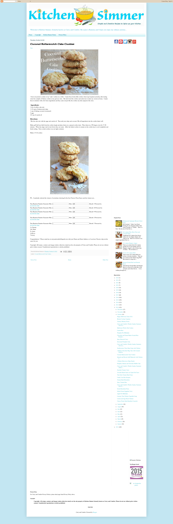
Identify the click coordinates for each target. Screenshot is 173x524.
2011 (117, 427)
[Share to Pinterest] (71, 251)
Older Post (105, 260)
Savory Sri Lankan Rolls (129, 253)
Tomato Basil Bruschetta (123, 380)
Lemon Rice (120, 330)
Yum (31, 48)
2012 (117, 307)
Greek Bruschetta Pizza (123, 389)
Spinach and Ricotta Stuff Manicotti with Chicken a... (129, 357)
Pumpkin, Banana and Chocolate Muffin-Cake (128, 363)
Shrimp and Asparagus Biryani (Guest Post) (132, 221)
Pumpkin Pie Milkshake (123, 333)
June (118, 411)
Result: (91, 204)
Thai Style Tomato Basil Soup (125, 375)
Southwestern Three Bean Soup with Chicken (128, 348)
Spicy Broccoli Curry (122, 339)
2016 (117, 297)
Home (30, 35)
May (118, 414)
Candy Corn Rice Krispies (123, 377)
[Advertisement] (128, 116)
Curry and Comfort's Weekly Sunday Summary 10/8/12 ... (129, 366)
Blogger (95, 512)
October (119, 314)
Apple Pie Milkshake (122, 394)
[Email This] (64, 251)
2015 (117, 300)
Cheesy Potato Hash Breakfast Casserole (127, 401)
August (119, 407)
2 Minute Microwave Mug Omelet (126, 361)
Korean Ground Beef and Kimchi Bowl (131, 263)
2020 (117, 287)
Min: (50, 204)
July (118, 409)
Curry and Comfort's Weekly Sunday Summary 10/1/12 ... (129, 385)
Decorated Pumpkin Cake (123, 342)
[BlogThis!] (66, 251)
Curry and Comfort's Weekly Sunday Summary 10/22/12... (129, 324)
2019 (117, 290)
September (120, 404)
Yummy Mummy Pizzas (123, 321)
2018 (117, 292)
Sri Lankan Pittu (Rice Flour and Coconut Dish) (131, 232)
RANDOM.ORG (35, 206)
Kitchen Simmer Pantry (49, 35)
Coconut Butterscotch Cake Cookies (43, 254)
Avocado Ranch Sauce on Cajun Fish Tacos (128, 372)
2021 (117, 285)
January (119, 424)
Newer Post (33, 260)
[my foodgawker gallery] (136, 485)
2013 (117, 305)
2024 (117, 278)
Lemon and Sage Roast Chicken (125, 398)
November (120, 312)
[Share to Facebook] (69, 251)
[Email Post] (61, 251)
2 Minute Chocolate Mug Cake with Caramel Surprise (128, 351)
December (120, 309)
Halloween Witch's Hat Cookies (125, 328)
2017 (117, 295)
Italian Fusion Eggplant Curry (124, 391)
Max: (70, 204)
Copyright (38, 35)
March (119, 419)
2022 (117, 283)
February (119, 421)
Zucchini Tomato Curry (123, 370)
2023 (117, 280)
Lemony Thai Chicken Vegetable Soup (127, 396)
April (119, 416)
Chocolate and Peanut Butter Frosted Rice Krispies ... (127, 336)
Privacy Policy (62, 35)
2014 (117, 302)
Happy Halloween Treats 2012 (125, 316)
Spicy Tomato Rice (122, 382)
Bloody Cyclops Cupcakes (123, 319)
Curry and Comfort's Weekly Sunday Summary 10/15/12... (129, 345)
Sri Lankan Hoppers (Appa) (130, 243)
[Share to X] (67, 251)
